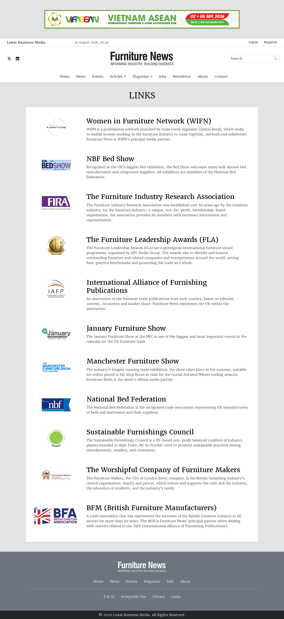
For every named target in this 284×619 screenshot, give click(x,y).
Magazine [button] (141, 76)
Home (65, 76)
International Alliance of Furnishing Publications (146, 286)
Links (176, 596)
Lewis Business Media (26, 42)
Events (97, 76)
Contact (221, 76)
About (203, 76)
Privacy (159, 596)
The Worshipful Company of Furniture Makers (163, 469)
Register (270, 42)
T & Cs (109, 596)
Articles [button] (116, 76)
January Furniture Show (126, 328)
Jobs (162, 76)
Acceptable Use (133, 596)
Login (253, 42)
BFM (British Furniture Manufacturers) (151, 508)
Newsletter (182, 76)
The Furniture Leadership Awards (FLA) (152, 239)
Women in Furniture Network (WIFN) (148, 121)
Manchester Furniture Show (132, 361)
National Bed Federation (126, 399)
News (80, 76)
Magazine (152, 581)
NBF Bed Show (110, 159)
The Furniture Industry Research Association (160, 196)
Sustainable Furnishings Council (140, 432)
